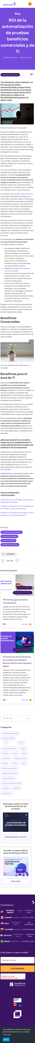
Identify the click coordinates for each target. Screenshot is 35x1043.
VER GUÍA (16, 881)
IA (5, 742)
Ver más (27, 624)
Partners (14, 763)
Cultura (21, 742)
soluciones (23, 465)
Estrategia (5, 753)
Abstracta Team (11, 58)
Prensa (24, 763)
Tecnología (5, 788)
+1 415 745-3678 (28, 911)
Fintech (24, 753)
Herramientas (6, 758)
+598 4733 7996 (29, 935)
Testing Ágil (27, 645)
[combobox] (30, 4)
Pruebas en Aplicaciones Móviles (11, 783)
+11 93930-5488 (27, 941)
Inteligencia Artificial (20, 758)
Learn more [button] (7, 1034)
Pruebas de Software (24, 587)
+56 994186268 (29, 923)
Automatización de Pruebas (10, 75)
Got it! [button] (6, 1039)
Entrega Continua (8, 540)
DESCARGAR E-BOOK (15, 837)
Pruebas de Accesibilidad (9, 768)
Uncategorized (6, 793)
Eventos (15, 753)
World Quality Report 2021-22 (21, 194)
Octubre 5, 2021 (25, 58)
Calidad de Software (9, 536)
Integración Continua (10, 544)
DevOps (23, 748)
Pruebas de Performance (9, 773)
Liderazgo (5, 763)
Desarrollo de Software (9, 748)
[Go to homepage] (9, 4)
